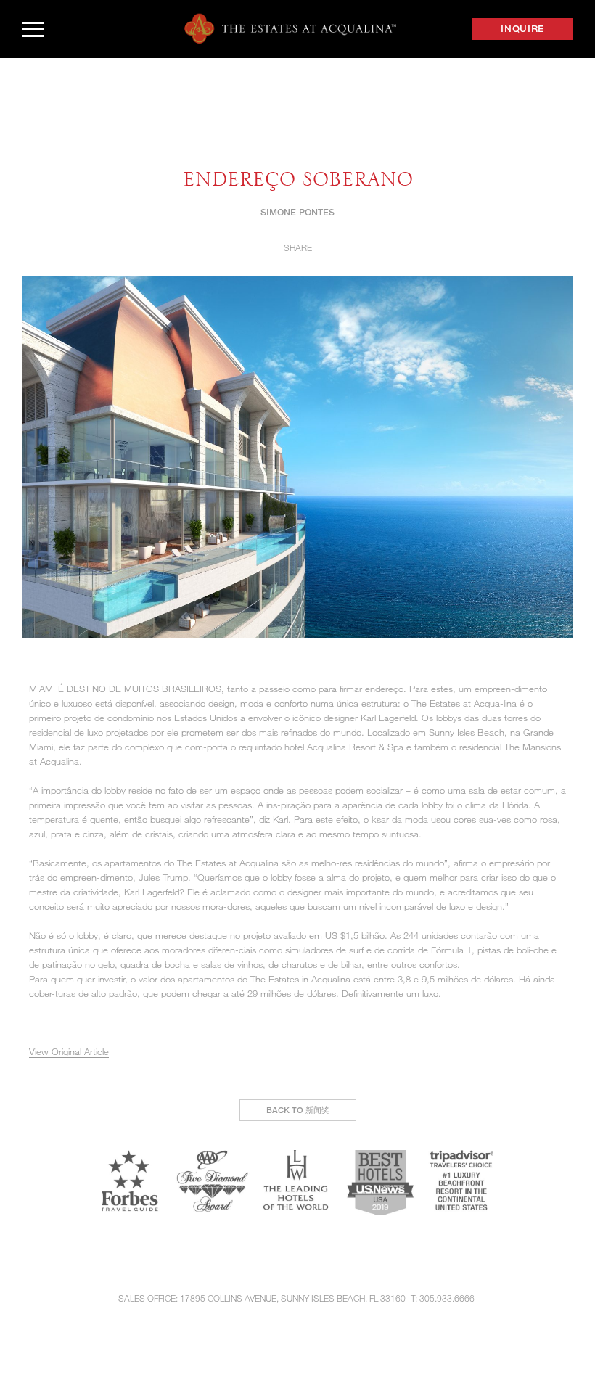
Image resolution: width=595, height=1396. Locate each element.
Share (298, 247)
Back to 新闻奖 (297, 1109)
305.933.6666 (447, 1298)
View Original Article (69, 1051)
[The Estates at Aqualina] (290, 28)
